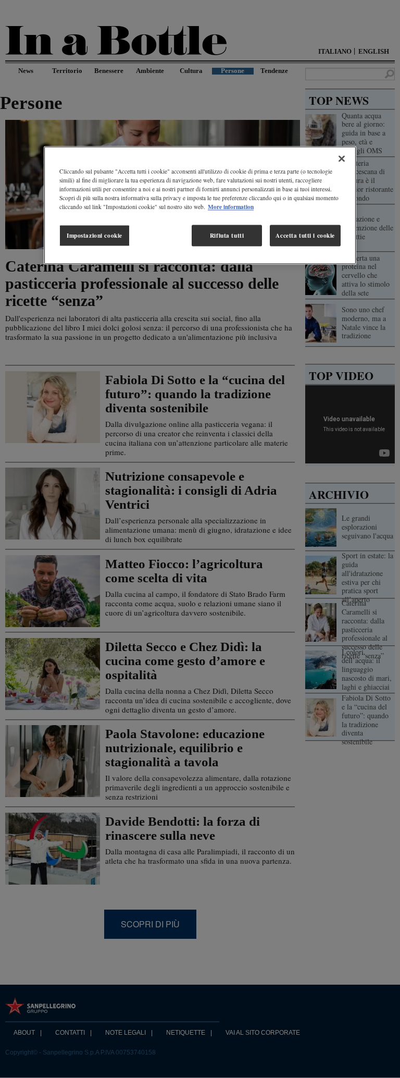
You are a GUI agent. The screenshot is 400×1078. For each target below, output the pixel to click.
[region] (200, 205)
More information (231, 207)
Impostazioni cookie (94, 235)
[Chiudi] (341, 159)
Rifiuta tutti (227, 235)
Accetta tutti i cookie (305, 235)
